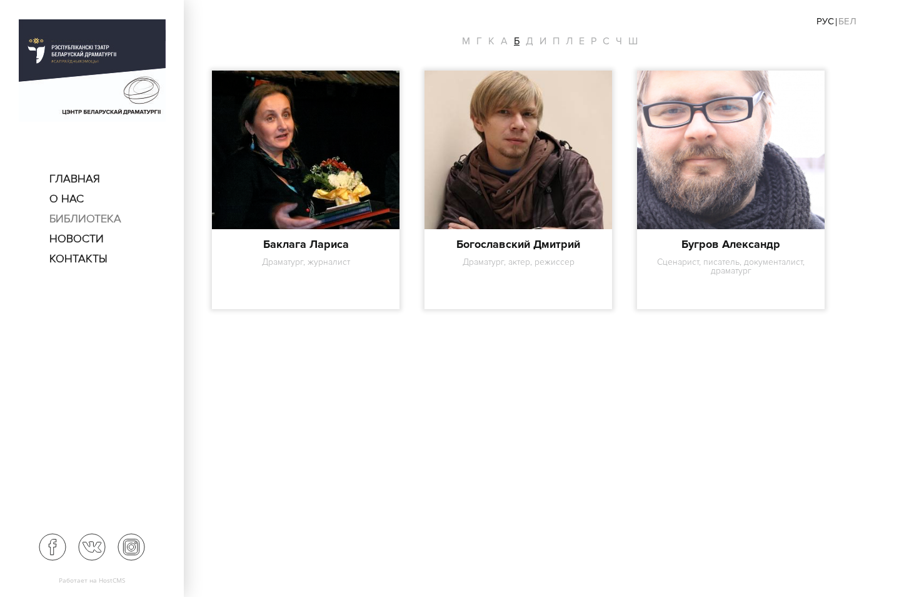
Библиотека (85, 218)
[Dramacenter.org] (92, 71)
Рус (825, 21)
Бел (847, 21)
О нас (66, 198)
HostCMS (112, 580)
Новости (76, 238)
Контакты (78, 258)
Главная (74, 178)
